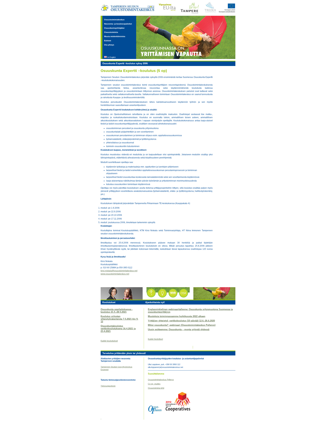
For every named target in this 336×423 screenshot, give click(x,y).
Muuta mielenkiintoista (114, 36)
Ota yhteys (109, 45)
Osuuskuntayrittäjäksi (114, 28)
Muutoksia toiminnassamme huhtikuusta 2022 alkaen (176, 316)
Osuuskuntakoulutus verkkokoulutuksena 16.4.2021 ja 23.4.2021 (118, 329)
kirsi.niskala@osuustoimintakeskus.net (119, 271)
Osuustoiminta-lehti (156, 388)
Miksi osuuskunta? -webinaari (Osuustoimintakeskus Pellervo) (181, 325)
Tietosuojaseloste (108, 386)
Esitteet (107, 41)
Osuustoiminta (111, 32)
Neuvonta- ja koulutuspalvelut (118, 24)
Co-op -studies (154, 384)
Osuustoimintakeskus (114, 20)
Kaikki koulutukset (109, 341)
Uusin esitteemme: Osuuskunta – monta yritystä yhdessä (178, 329)
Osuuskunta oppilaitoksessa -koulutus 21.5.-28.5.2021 (117, 310)
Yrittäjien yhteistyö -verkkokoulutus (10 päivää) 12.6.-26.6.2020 (181, 320)
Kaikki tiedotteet (155, 339)
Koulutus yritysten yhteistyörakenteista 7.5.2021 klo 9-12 (119, 319)
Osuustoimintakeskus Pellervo (161, 380)
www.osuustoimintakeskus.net (115, 274)
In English (111, 57)
